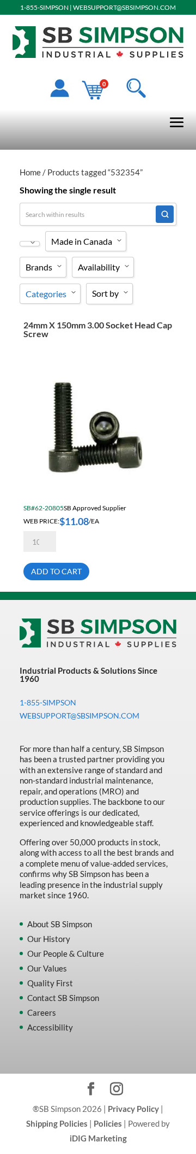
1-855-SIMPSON (44, 7)
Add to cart (56, 571)
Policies (108, 1123)
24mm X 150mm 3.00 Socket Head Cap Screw (97, 329)
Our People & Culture (65, 953)
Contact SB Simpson (63, 998)
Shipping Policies (57, 1123)
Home (30, 172)
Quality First (50, 983)
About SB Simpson (59, 924)
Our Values (47, 968)
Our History (48, 939)
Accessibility (50, 1027)
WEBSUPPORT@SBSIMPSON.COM (124, 7)
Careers (41, 1012)
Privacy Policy (133, 1109)
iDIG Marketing (98, 1138)
